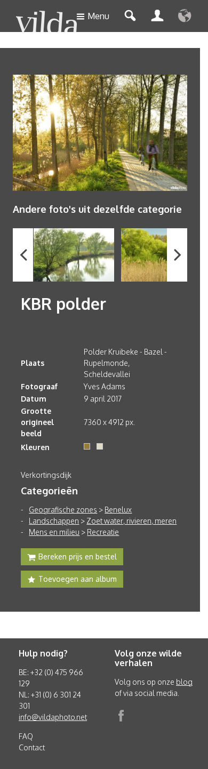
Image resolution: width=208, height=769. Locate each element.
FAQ (26, 736)
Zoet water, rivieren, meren (131, 520)
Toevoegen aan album (77, 578)
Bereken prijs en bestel (77, 556)
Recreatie (103, 531)
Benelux (118, 509)
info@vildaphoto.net (53, 717)
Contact (32, 747)
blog (184, 681)
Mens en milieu (54, 531)
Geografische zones (63, 509)
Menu (98, 16)
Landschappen (54, 520)
